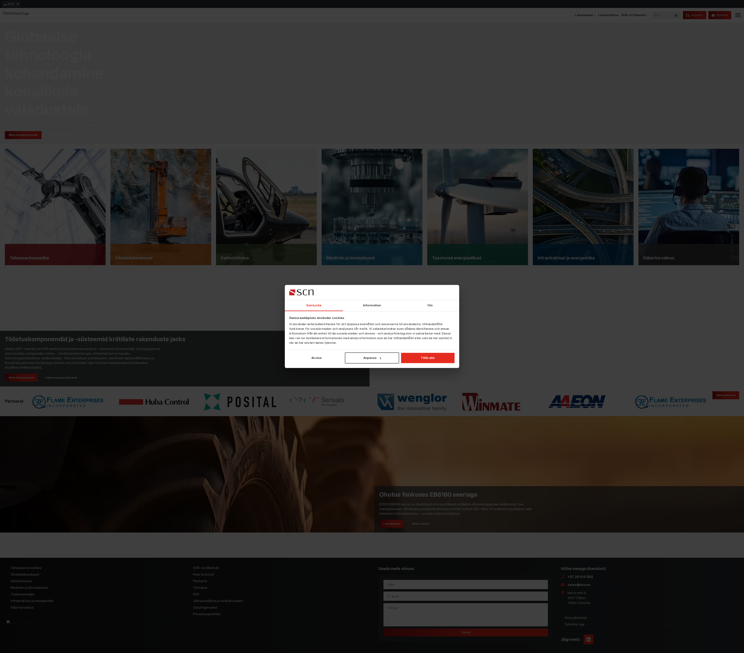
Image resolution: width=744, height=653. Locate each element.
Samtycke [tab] (314, 305)
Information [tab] (372, 305)
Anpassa (369, 358)
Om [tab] (430, 305)
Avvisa (316, 358)
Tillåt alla (428, 358)
